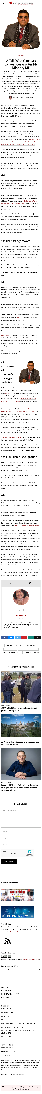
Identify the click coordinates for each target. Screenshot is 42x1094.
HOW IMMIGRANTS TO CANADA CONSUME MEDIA (19, 1023)
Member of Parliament (28, 649)
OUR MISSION (6, 990)
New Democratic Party (12, 652)
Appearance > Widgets (18, 1087)
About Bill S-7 (6, 335)
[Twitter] (18, 637)
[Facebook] (4, 637)
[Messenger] (11, 637)
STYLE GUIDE (5, 1020)
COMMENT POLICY (8, 1051)
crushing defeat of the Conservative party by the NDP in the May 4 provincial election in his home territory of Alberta (21, 141)
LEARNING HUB (6, 1009)
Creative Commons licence (31, 959)
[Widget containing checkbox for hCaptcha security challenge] (17, 853)
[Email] (37, 637)
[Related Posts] (31, 583)
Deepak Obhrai (10, 649)
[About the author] (11, 583)
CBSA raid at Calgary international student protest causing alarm (19, 709)
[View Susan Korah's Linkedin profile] (23, 609)
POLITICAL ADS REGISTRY (10, 994)
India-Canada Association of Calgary (27, 526)
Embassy (8, 393)
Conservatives (31, 645)
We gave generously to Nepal (11, 437)
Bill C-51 (20, 317)
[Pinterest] (24, 637)
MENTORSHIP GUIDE (8, 1012)
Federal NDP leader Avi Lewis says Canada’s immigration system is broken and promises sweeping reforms (19, 787)
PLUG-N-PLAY (6, 1036)
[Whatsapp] (31, 637)
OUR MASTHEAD (7, 998)
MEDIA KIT (5, 1016)
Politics (21, 55)
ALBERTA (9, 645)
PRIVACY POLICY (7, 1048)
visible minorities (32, 652)
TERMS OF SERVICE (8, 1055)
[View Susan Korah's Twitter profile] (18, 609)
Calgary (18, 645)
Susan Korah (19, 97)
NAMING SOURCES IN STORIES (12, 1027)
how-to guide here (16, 932)
